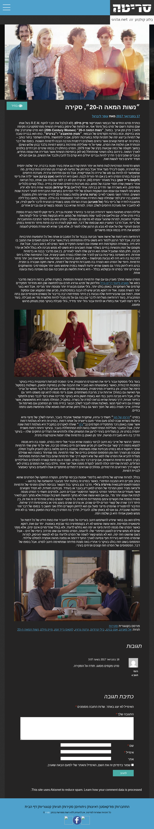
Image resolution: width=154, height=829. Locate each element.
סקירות (113, 626)
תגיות (57, 807)
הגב (135, 675)
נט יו (47, 812)
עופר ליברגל (100, 116)
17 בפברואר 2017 (128, 116)
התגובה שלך (125, 714)
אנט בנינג (112, 629)
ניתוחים (81, 807)
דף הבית (31, 807)
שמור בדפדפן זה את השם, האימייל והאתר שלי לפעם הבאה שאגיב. (89, 765)
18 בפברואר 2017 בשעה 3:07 (103, 659)
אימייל (129, 752)
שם (131, 745)
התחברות (122, 807)
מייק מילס (46, 629)
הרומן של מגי (121, 417)
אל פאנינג (125, 629)
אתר (131, 759)
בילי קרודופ (97, 629)
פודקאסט (107, 807)
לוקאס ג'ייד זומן (63, 629)
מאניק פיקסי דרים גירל (114, 283)
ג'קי (81, 424)
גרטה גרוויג (82, 629)
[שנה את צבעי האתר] (17, 106)
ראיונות (93, 807)
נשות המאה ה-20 (28, 629)
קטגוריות (45, 807)
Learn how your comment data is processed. (86, 789)
